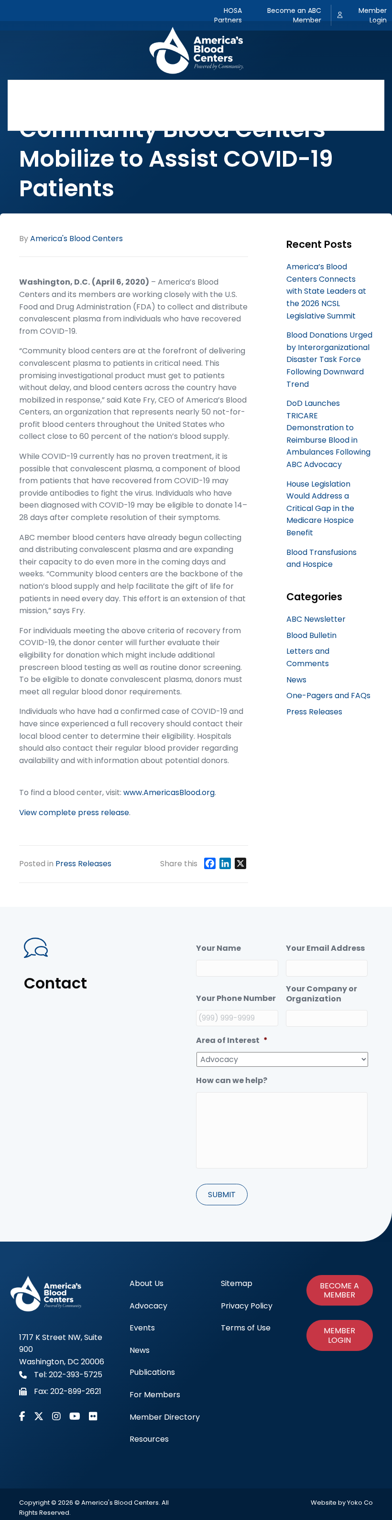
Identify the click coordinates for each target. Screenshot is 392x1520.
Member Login (373, 15)
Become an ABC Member (294, 15)
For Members (318, 92)
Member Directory (168, 117)
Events (165, 92)
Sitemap (236, 1283)
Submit (222, 1194)
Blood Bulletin (311, 635)
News (205, 92)
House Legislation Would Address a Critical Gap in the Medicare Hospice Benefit (320, 508)
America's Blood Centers (76, 238)
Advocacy (118, 92)
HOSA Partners (228, 15)
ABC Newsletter (316, 619)
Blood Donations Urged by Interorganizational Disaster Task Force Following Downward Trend (329, 359)
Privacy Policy (246, 1305)
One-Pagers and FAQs (328, 695)
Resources (239, 117)
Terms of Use (246, 1327)
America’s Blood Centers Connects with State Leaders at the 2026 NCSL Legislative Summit (326, 291)
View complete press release (74, 812)
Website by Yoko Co (342, 1502)
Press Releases (83, 863)
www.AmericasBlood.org (169, 792)
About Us (66, 92)
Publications (253, 92)
